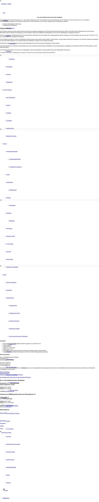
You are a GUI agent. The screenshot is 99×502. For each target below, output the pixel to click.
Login (1, 428)
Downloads (3, 423)
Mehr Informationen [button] (5, 372)
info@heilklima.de (8, 405)
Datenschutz (3, 420)
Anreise (2, 426)
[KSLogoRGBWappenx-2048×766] (5, 3)
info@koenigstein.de (9, 391)
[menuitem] (51, 440)
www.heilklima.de (7, 406)
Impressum (2, 413)
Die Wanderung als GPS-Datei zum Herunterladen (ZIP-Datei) (15, 377)
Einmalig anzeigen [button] (4, 373)
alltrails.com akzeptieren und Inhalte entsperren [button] (11, 374)
